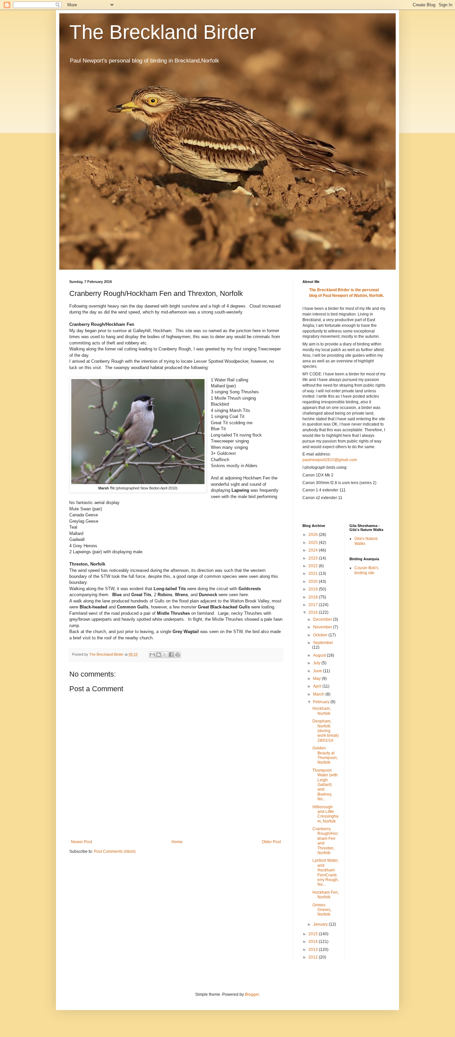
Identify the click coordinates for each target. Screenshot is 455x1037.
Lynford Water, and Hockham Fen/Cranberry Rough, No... (325, 872)
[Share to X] (165, 654)
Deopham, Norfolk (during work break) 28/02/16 (325, 731)
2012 (313, 957)
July (317, 663)
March (319, 694)
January (321, 924)
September (323, 642)
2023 (313, 558)
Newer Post (81, 842)
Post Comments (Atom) (115, 851)
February (321, 702)
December (323, 619)
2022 (313, 566)
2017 (313, 604)
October (320, 635)
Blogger (252, 994)
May (317, 678)
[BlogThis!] (158, 654)
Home (177, 842)
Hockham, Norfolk (321, 710)
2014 (313, 941)
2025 (313, 542)
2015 (313, 934)
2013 (313, 949)
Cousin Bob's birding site (366, 570)
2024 (313, 550)
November (323, 627)
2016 (313, 612)
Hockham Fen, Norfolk (325, 894)
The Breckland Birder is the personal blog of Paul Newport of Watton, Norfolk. (346, 293)
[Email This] (152, 654)
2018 (313, 597)
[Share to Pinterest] (177, 654)
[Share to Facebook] (171, 654)
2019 (313, 589)
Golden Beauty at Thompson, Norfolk (325, 755)
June (318, 671)
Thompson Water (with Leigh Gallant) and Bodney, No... (325, 784)
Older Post (271, 842)
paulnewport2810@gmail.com (329, 459)
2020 (313, 581)
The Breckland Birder (162, 32)
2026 (313, 534)
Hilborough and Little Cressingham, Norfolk (325, 814)
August (320, 655)
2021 (313, 573)
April (317, 686)
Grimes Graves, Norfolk (321, 910)
